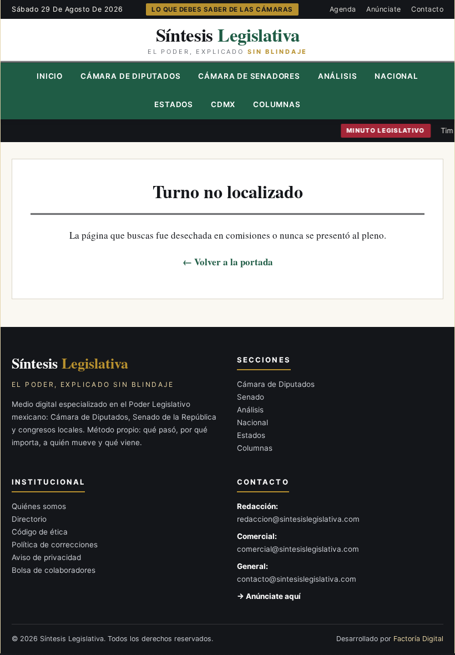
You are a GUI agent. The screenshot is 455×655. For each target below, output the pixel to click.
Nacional (396, 76)
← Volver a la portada (228, 262)
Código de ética (40, 531)
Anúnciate (383, 9)
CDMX (223, 104)
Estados (173, 104)
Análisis (337, 76)
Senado (250, 396)
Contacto (427, 9)
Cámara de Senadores (249, 76)
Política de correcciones (55, 544)
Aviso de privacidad (46, 557)
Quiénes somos (39, 506)
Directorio (29, 519)
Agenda (343, 9)
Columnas (276, 104)
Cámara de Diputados (130, 76)
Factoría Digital (418, 638)
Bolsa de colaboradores (53, 570)
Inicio (50, 76)
